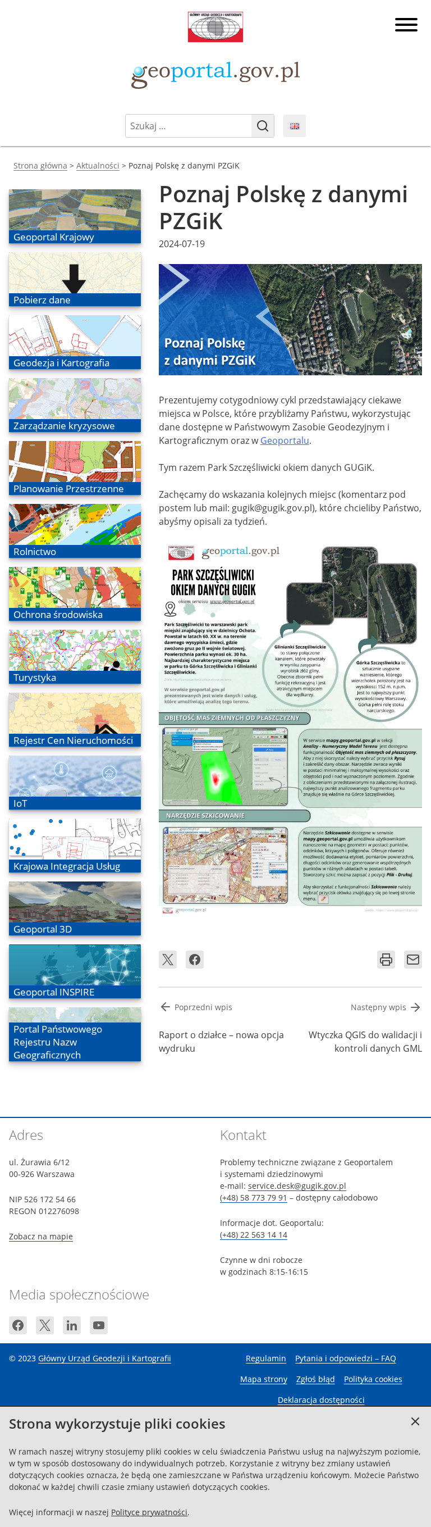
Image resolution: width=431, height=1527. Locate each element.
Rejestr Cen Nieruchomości (73, 740)
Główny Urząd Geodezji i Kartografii (104, 1358)
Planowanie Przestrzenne (68, 488)
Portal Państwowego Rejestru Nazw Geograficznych (57, 1041)
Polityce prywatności (149, 1512)
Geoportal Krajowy (53, 236)
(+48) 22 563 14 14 (253, 1234)
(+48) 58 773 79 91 (253, 1197)
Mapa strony (263, 1379)
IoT (29, 803)
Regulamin (266, 1358)
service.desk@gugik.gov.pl (297, 1185)
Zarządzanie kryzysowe (64, 425)
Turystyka (34, 677)
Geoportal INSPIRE (53, 991)
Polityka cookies (373, 1379)
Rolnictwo (34, 551)
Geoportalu (284, 440)
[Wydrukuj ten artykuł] (386, 960)
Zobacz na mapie (41, 1236)
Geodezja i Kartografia (61, 362)
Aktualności (98, 165)
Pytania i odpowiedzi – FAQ (345, 1358)
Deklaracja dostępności (321, 1399)
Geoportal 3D (42, 928)
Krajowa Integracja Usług (66, 866)
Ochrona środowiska (58, 614)
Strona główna (40, 165)
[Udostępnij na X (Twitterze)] (168, 960)
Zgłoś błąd (315, 1379)
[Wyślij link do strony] (413, 960)
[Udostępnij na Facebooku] (195, 960)
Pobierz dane (42, 299)
